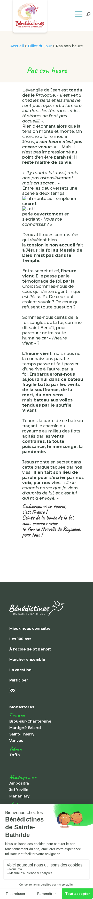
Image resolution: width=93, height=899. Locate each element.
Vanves (16, 740)
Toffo (14, 755)
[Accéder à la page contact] (45, 691)
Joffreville (18, 789)
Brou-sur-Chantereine (30, 721)
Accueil (17, 46)
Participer (18, 680)
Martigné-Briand (25, 727)
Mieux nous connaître (30, 628)
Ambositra (19, 783)
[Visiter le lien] (45, 608)
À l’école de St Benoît (30, 649)
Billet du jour (40, 46)
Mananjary (19, 796)
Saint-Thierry (21, 734)
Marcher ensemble (27, 659)
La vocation (20, 670)
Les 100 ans (20, 639)
